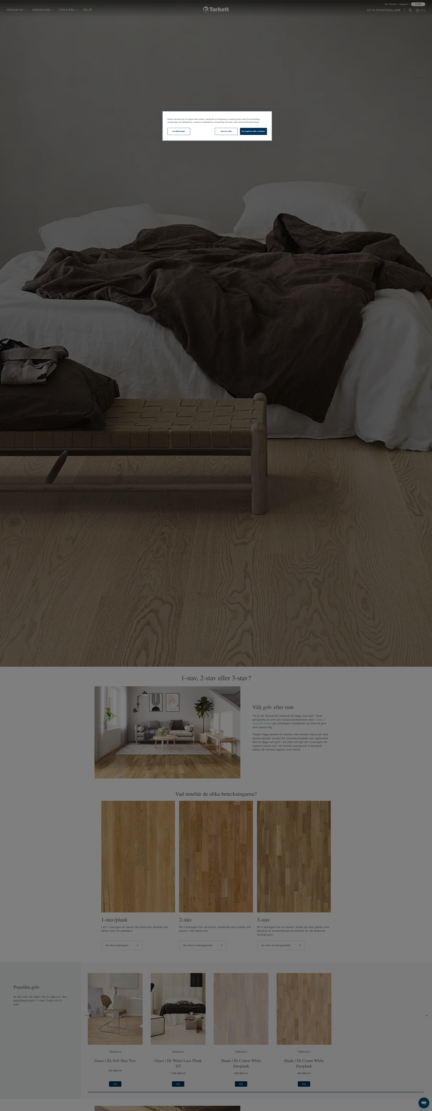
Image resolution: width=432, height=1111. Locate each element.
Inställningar (178, 131)
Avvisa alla (226, 131)
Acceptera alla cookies (253, 131)
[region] (217, 126)
